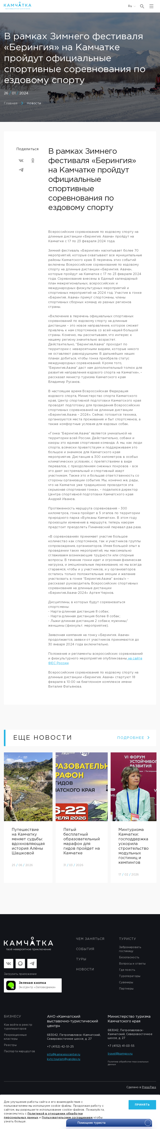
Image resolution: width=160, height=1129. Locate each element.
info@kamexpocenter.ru (63, 1054)
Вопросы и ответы (132, 964)
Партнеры (126, 989)
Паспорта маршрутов (19, 1051)
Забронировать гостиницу (130, 949)
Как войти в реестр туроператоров (18, 1027)
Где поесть (127, 970)
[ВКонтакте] (21, 160)
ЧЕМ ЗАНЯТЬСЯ (90, 939)
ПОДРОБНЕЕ (130, 738)
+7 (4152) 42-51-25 (60, 1047)
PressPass (149, 1087)
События (85, 949)
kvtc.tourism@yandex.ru (63, 1059)
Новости (34, 103)
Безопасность (129, 957)
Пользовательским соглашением (67, 1117)
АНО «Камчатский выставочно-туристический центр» (72, 1021)
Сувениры (126, 982)
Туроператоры (129, 976)
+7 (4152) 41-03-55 (121, 1046)
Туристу (127, 939)
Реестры (10, 1045)
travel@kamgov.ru (120, 1054)
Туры (81, 959)
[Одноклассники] (32, 160)
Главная (10, 103)
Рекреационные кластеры (15, 1037)
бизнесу (12, 1016)
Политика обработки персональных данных (128, 1063)
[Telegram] (21, 170)
